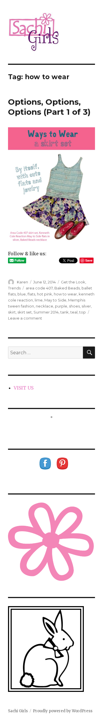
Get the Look (73, 282)
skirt (12, 312)
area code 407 (39, 288)
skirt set (24, 312)
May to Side (55, 300)
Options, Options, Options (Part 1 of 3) (49, 107)
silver (86, 306)
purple (61, 306)
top (82, 312)
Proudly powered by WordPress (62, 711)
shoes (74, 306)
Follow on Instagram (55, 427)
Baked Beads (67, 288)
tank (64, 312)
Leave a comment (25, 318)
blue (21, 294)
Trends (14, 288)
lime (39, 300)
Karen (22, 282)
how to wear (65, 294)
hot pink (44, 294)
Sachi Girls (18, 711)
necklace (44, 306)
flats (31, 294)
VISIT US (23, 388)
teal (74, 312)
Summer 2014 (46, 312)
